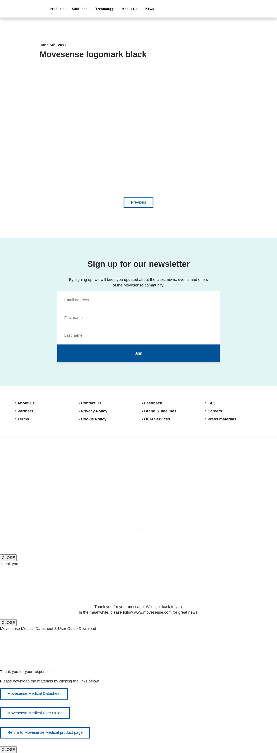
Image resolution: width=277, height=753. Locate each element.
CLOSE (8, 557)
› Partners (24, 411)
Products (57, 9)
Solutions (79, 9)
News (149, 9)
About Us (129, 9)
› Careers (213, 411)
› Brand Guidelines (159, 411)
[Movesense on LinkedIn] (257, 452)
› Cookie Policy (92, 419)
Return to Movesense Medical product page (45, 732)
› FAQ (210, 403)
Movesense (36, 452)
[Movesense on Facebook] (235, 452)
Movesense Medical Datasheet (34, 693)
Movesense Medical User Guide (35, 713)
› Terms (22, 419)
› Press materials (220, 419)
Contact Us (236, 9)
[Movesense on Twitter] (246, 452)
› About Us (25, 403)
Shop (258, 9)
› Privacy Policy (93, 411)
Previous (138, 202)
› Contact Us (90, 403)
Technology (104, 9)
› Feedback (152, 403)
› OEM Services (156, 419)
